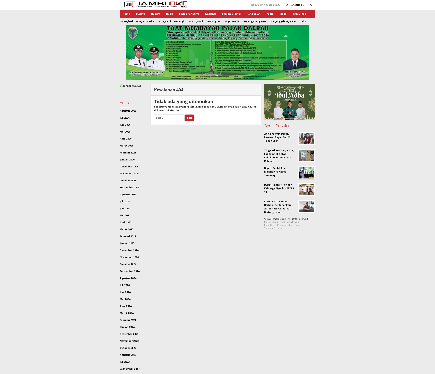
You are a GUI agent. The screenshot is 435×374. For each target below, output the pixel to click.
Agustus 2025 (128, 194)
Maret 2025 (126, 229)
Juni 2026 (125, 124)
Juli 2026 (125, 117)
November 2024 (129, 257)
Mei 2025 (125, 215)
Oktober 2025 (128, 180)
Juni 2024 (125, 292)
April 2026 (126, 138)
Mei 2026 (125, 131)
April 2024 (126, 306)
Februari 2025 (128, 236)
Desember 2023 (129, 334)
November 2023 (129, 341)
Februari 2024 (128, 320)
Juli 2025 (125, 201)
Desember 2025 (129, 166)
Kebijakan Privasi (290, 221)
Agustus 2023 (128, 354)
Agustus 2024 (128, 278)
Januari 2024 (127, 327)
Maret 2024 (126, 313)
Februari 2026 (128, 152)
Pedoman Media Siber (288, 224)
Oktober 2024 (128, 264)
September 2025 (130, 187)
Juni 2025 (125, 208)
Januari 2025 (127, 243)
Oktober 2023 (128, 347)
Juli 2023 (125, 361)
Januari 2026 (127, 159)
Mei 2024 (125, 299)
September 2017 (130, 368)
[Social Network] (311, 5)
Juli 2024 (125, 285)
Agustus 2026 (128, 110)
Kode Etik (269, 224)
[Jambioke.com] (154, 4)
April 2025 (126, 222)
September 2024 (130, 271)
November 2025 (129, 173)
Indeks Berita (271, 221)
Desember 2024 (129, 250)
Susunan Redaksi (273, 228)
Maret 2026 (126, 145)
